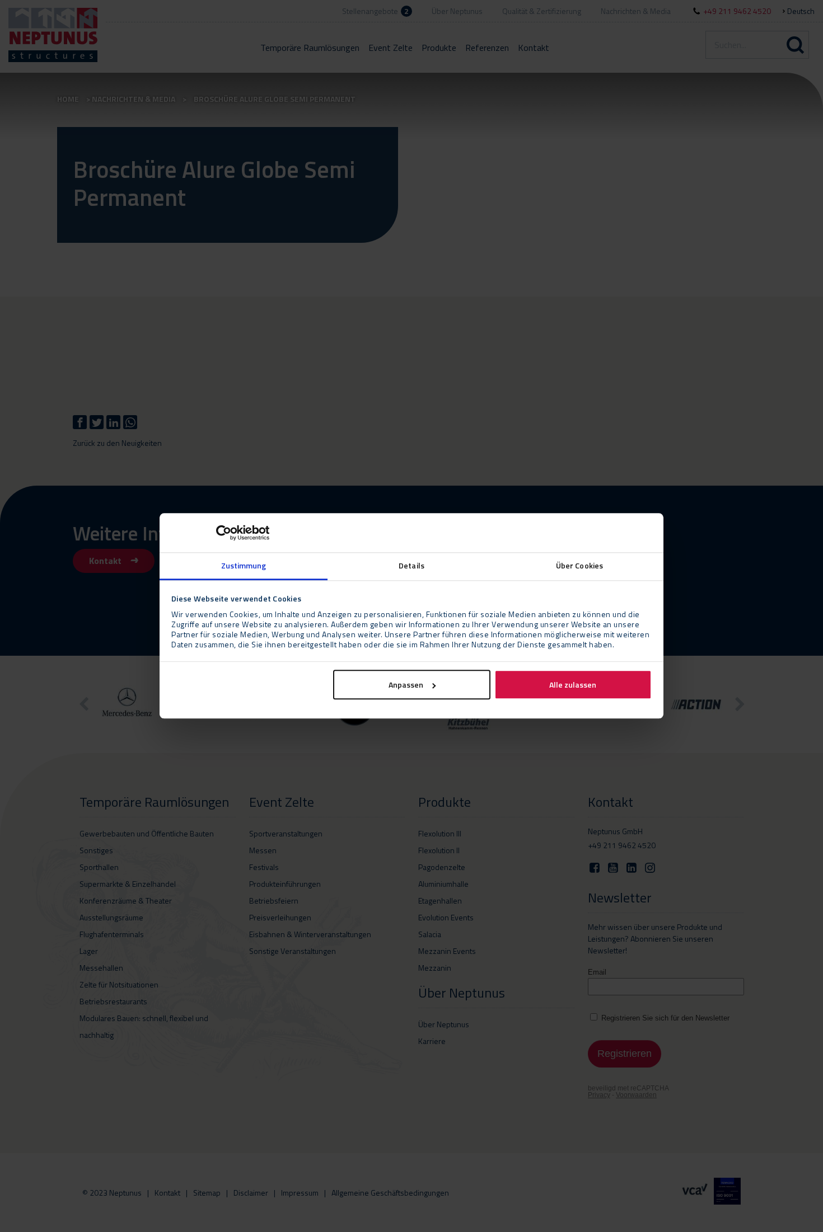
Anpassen (406, 685)
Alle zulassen (572, 685)
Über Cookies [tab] (579, 565)
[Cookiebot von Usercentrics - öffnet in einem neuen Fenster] (220, 532)
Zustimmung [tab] (243, 565)
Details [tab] (411, 565)
